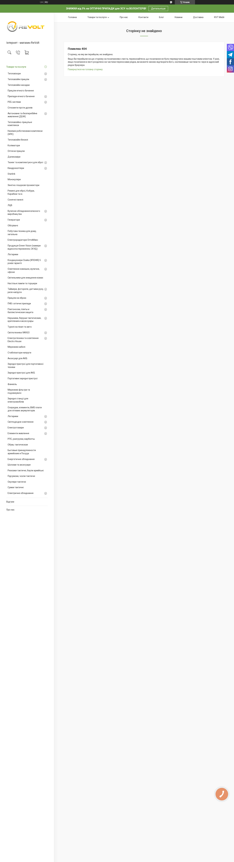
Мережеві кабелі (16, 347)
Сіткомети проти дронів (20, 107)
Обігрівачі (13, 225)
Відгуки (10, 501)
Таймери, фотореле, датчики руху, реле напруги (26, 290)
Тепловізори (14, 73)
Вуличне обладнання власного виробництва (24, 212)
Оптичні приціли (16, 151)
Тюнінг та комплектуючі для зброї (25, 162)
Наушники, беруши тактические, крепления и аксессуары (24, 319)
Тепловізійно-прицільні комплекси (20, 124)
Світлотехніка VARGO (19, 332)
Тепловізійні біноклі (18, 139)
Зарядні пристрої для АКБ (21, 372)
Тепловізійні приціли (18, 79)
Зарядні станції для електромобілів (18, 400)
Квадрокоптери (16, 168)
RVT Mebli (219, 17)
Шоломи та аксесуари (19, 464)
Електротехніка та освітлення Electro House (23, 340)
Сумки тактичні (16, 487)
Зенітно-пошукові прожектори (23, 185)
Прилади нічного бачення (21, 96)
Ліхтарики (13, 254)
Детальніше (158, 8)
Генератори (14, 219)
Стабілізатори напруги (19, 352)
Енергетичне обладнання (21, 459)
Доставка (198, 17)
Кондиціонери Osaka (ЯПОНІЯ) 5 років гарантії (24, 262)
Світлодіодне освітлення (20, 422)
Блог (161, 17)
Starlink (11, 174)
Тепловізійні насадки (19, 85)
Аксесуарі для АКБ (17, 358)
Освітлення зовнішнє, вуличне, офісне (24, 270)
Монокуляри (14, 179)
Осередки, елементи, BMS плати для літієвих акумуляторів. (25, 409)
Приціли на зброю (17, 298)
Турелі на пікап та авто (20, 327)
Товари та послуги (16, 67)
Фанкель (12, 384)
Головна (72, 17)
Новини (178, 17)
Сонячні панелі (15, 199)
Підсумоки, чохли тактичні (21, 476)
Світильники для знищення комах (25, 277)
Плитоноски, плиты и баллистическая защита (20, 311)
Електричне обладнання (20, 493)
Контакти (143, 17)
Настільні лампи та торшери (22, 283)
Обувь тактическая (18, 444)
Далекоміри (14, 156)
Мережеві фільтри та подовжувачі (19, 391)
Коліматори (14, 145)
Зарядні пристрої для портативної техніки (25, 365)
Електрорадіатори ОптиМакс (23, 240)
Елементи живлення (18, 433)
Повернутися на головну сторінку (85, 69)
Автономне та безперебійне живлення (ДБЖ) (22, 115)
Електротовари (16, 427)
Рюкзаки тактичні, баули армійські (26, 470)
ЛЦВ (10, 205)
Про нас (10, 509)
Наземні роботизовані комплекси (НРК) (25, 132)
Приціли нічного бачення (21, 90)
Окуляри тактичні (17, 482)
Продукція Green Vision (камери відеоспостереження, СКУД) (24, 247)
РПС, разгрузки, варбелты (21, 439)
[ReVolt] (27, 27)
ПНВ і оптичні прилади (19, 303)
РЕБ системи (14, 102)
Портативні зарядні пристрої (23, 378)
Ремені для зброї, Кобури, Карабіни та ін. (21, 192)
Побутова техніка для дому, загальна (22, 233)
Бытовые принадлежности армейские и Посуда (22, 452)
